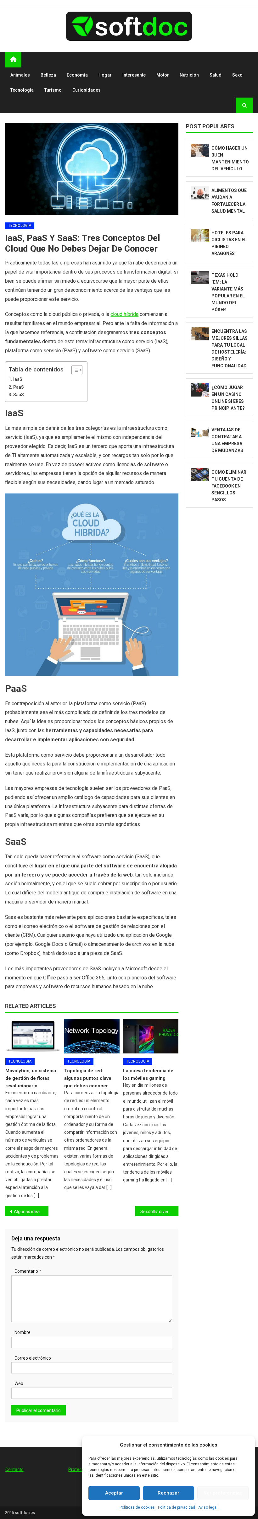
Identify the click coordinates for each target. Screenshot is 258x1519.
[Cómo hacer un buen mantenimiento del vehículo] (200, 150)
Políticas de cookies (137, 1507)
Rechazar (168, 1493)
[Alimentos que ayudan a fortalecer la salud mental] (200, 192)
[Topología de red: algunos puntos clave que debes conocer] (92, 1036)
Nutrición (189, 74)
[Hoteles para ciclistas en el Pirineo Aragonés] (200, 235)
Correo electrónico (32, 1358)
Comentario (27, 1271)
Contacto (14, 1469)
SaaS (18, 394)
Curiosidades (86, 90)
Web (18, 1383)
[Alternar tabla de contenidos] (74, 370)
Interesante (134, 74)
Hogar (105, 74)
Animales (20, 74)
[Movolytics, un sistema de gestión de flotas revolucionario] (33, 1036)
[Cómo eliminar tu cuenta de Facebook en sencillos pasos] (200, 474)
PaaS (18, 387)
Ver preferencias (223, 1493)
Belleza (48, 74)
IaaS (17, 379)
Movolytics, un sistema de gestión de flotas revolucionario (30, 1078)
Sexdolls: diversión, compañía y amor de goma (159, 1211)
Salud (216, 74)
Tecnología (22, 90)
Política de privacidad (176, 1507)
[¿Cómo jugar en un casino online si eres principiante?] (200, 389)
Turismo (53, 90)
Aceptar (114, 1493)
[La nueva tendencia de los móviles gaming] (150, 1036)
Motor (162, 74)
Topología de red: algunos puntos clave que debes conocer (87, 1078)
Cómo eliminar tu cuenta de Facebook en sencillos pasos (228, 486)
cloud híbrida (124, 314)
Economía (77, 74)
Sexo (237, 74)
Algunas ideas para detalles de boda (31, 1211)
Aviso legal (207, 1507)
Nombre (22, 1332)
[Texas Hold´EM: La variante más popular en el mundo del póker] (200, 277)
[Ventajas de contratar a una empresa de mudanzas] (200, 432)
